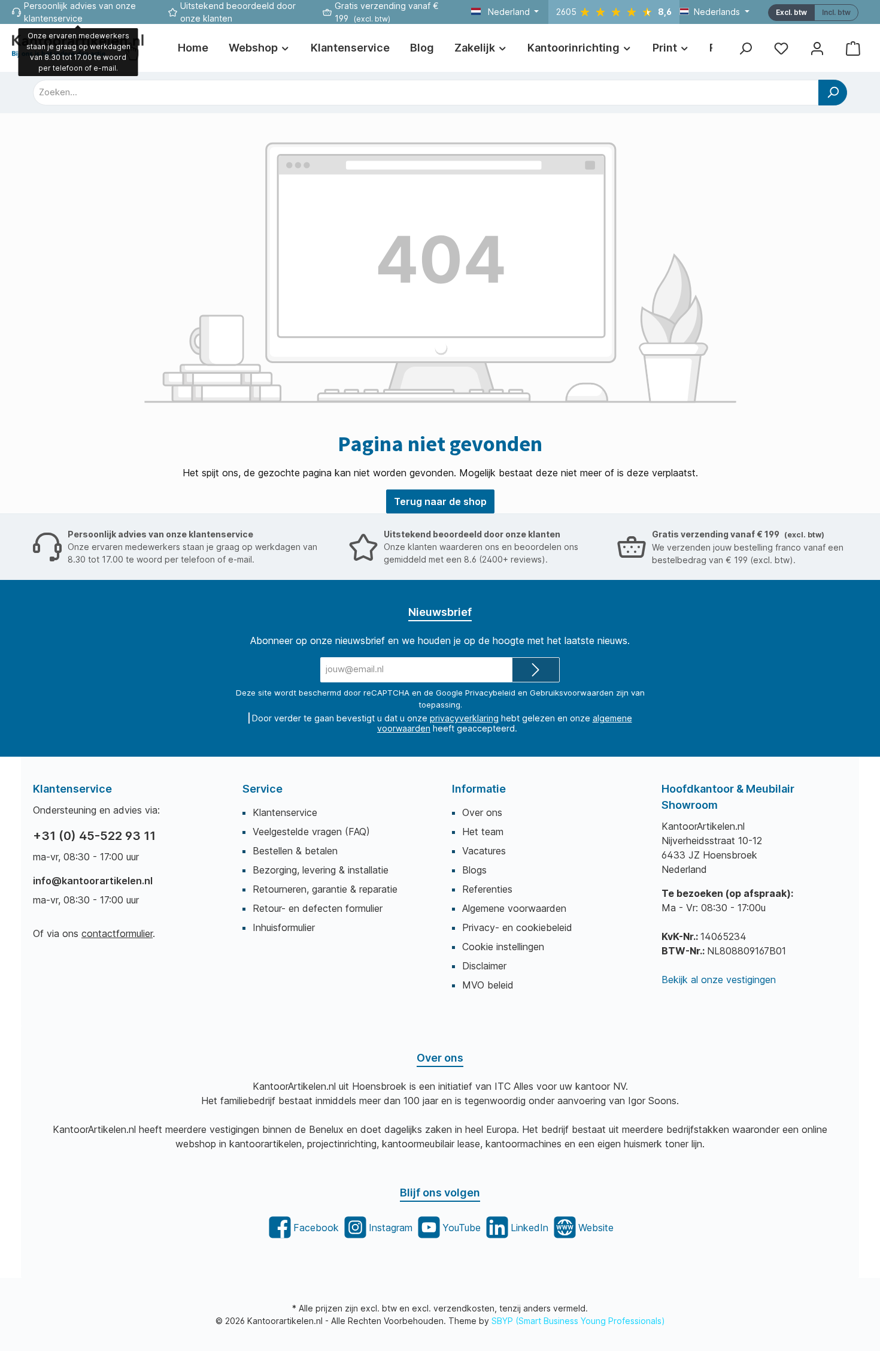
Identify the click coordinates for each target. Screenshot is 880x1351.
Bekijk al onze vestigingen (718, 980)
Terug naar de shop (440, 501)
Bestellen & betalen (295, 851)
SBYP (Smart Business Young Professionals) (578, 1321)
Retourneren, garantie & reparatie (325, 889)
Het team (482, 832)
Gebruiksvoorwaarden (572, 692)
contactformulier (117, 933)
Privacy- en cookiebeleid (517, 927)
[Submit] (536, 670)
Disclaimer (484, 966)
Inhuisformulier (284, 927)
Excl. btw (791, 12)
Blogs (474, 870)
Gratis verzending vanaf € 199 (738, 534)
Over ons (482, 812)
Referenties (487, 889)
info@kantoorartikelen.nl (93, 881)
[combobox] (426, 92)
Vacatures (484, 851)
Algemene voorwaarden (514, 908)
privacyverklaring (464, 718)
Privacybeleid (490, 692)
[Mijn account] (817, 48)
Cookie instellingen (503, 947)
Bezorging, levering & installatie (321, 870)
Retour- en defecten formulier (318, 908)
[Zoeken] (745, 48)
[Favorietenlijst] (781, 48)
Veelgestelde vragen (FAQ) (311, 832)
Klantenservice (285, 812)
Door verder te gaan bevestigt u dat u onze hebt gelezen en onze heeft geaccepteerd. (442, 723)
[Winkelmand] (853, 48)
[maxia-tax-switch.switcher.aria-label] (836, 12)
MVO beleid (488, 985)
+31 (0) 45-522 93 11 (94, 836)
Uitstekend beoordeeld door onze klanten (472, 534)
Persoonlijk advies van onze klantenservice (160, 534)
